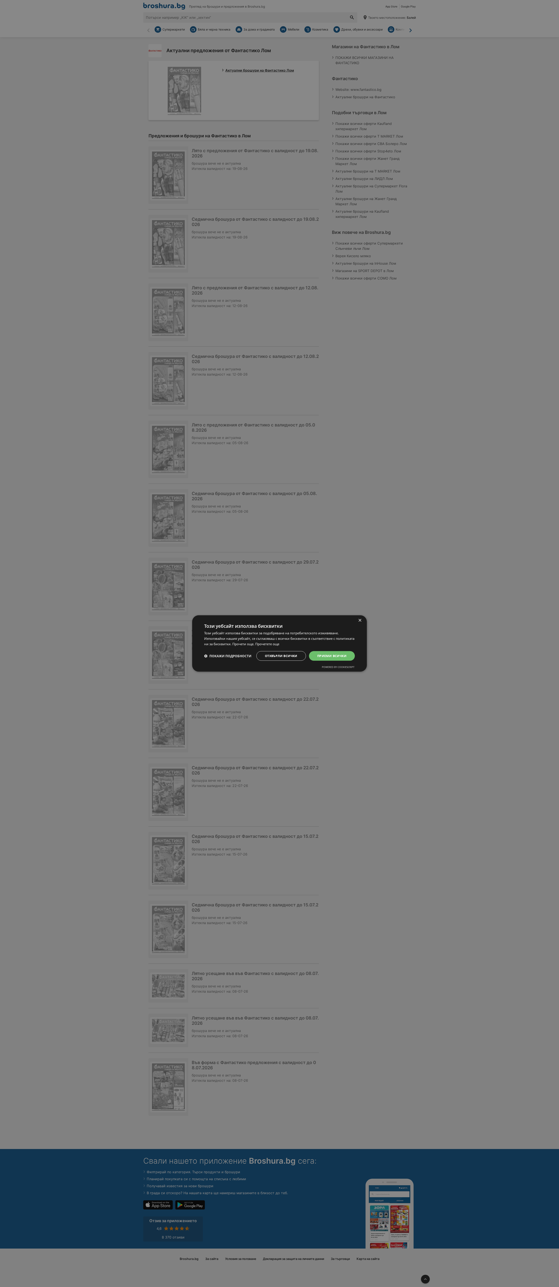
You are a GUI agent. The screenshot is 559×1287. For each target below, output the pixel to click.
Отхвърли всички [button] (281, 656)
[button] (227, 656)
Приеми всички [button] (332, 656)
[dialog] (279, 643)
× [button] (359, 620)
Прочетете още (267, 644)
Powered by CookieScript (338, 667)
